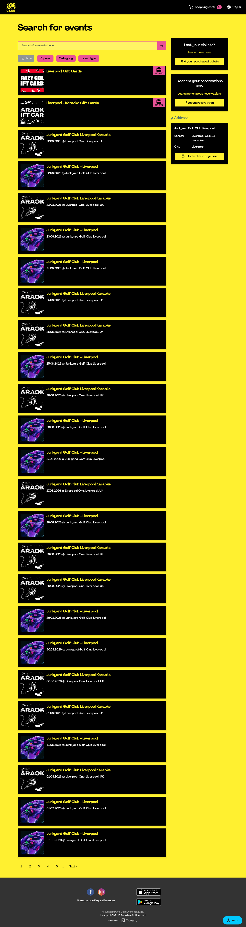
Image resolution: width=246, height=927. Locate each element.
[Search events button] (161, 45)
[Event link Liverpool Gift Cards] (31, 80)
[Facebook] (90, 892)
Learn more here (199, 52)
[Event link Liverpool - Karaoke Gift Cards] (31, 112)
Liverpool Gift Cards (64, 71)
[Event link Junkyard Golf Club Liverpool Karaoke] (31, 144)
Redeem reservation (199, 102)
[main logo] (11, 7)
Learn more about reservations (200, 93)
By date (26, 58)
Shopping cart (207, 7)
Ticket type (88, 58)
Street (179, 136)
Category (66, 58)
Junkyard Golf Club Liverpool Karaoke (78, 135)
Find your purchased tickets (199, 61)
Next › (73, 866)
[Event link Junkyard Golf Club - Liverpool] (31, 175)
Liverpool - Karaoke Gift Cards (72, 103)
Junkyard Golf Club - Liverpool (72, 167)
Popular (45, 58)
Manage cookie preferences (96, 900)
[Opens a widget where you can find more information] (232, 920)
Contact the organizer (202, 156)
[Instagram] (101, 892)
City (177, 146)
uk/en (236, 7)
